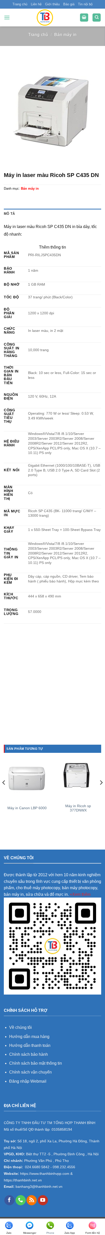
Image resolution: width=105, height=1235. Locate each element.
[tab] (52, 214)
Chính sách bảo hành (28, 1054)
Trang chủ (19, 4)
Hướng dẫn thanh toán (29, 1045)
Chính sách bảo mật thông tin (35, 1063)
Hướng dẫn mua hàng (29, 1036)
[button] (7, 17)
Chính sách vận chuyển (30, 1072)
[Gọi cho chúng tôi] (21, 1200)
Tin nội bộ (85, 4)
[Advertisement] (52, 689)
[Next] (101, 792)
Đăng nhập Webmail (27, 1081)
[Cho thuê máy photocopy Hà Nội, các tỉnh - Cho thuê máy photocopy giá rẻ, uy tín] (45, 17)
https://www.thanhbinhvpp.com (44, 1174)
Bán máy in (65, 34)
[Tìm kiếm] (97, 17)
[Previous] (4, 792)
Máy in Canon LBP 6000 (27, 808)
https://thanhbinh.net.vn (23, 1180)
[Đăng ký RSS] (32, 1200)
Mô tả (9, 214)
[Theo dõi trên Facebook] (9, 1200)
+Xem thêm (80, 894)
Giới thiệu (52, 4)
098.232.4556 (64, 1167)
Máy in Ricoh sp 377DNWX (78, 808)
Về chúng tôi (20, 1027)
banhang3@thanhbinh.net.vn (38, 1187)
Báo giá (68, 4)
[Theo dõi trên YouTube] (43, 1200)
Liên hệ (36, 4)
